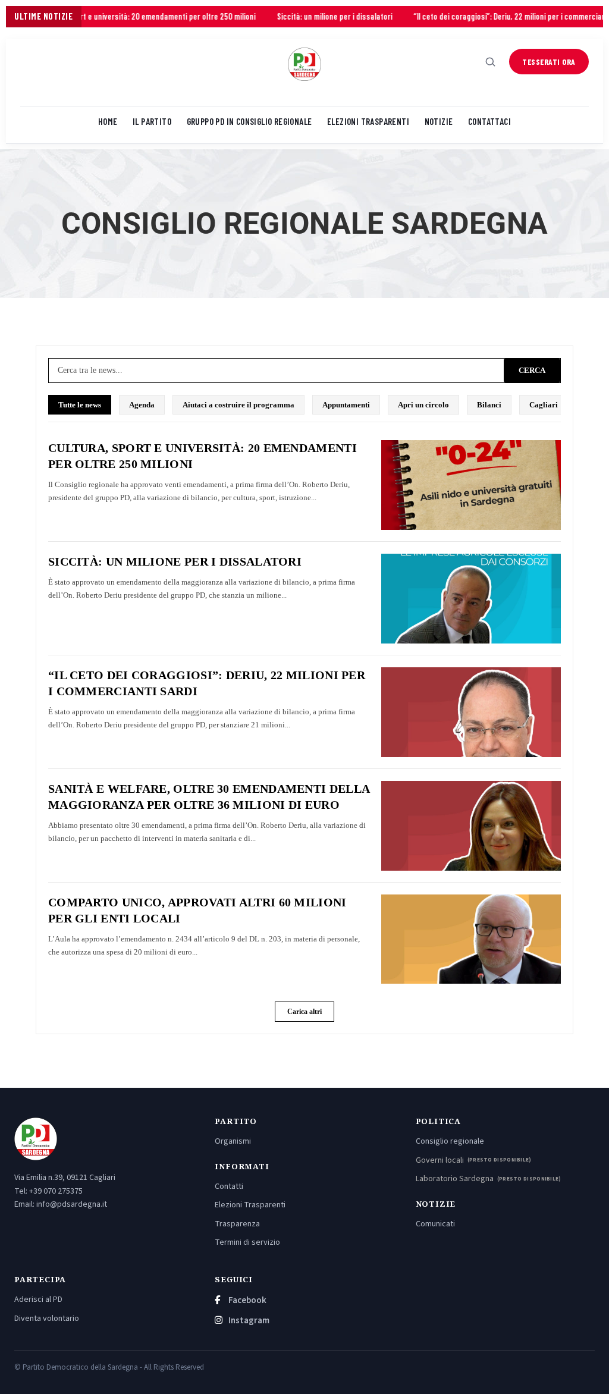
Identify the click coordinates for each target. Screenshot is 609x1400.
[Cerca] (490, 62)
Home (108, 121)
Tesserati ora (549, 61)
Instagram (248, 1320)
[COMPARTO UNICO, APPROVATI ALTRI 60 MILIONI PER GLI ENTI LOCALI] (471, 939)
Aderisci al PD (38, 1299)
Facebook (246, 1300)
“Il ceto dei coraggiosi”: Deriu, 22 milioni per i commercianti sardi (480, 16)
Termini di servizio (247, 1242)
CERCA (532, 370)
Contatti (229, 1186)
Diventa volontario (46, 1318)
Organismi (233, 1141)
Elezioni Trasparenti (250, 1205)
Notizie (439, 121)
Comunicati (435, 1224)
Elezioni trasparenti (368, 121)
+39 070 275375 (56, 1191)
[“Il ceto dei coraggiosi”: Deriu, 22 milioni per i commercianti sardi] (471, 712)
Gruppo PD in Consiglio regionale (249, 121)
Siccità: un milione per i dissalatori (292, 16)
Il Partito (152, 121)
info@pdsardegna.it (71, 1204)
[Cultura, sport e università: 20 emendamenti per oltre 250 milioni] (471, 485)
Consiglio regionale (450, 1141)
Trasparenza (237, 1224)
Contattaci (489, 121)
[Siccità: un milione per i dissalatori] (471, 599)
